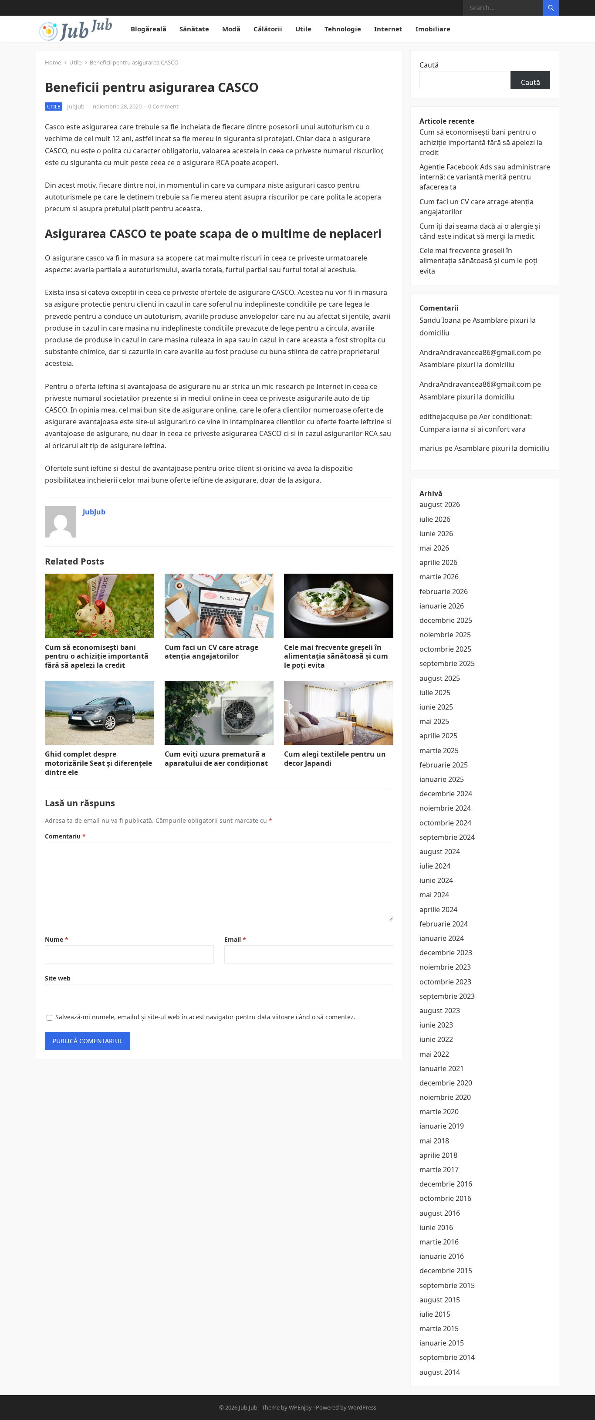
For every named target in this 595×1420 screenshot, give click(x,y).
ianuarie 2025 (441, 779)
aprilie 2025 (438, 735)
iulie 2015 (434, 1314)
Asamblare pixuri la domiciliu (466, 364)
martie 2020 (439, 1111)
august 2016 (439, 1213)
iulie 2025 (434, 692)
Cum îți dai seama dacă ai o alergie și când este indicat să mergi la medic (479, 231)
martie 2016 (439, 1242)
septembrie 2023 (447, 996)
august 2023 (439, 1010)
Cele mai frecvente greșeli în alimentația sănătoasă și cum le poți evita (336, 656)
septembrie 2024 (447, 837)
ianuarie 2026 (441, 606)
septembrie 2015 (447, 1285)
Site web (58, 978)
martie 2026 (439, 577)
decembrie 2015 (445, 1270)
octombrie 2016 (445, 1198)
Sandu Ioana (440, 320)
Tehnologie (343, 28)
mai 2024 (434, 894)
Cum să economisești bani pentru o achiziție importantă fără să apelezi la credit (97, 656)
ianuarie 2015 (441, 1343)
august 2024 (439, 851)
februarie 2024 (443, 924)
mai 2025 (434, 721)
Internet (388, 28)
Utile (303, 28)
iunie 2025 (436, 707)
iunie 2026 (436, 533)
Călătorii (268, 28)
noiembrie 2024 (445, 808)
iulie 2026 (434, 519)
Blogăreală (148, 28)
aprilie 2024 (438, 909)
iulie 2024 (434, 866)
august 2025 (439, 678)
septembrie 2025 (447, 663)
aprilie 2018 (438, 1155)
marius (431, 448)
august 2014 (439, 1372)
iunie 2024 (436, 880)
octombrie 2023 (445, 982)
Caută (429, 65)
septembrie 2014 (447, 1357)
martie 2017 (439, 1169)
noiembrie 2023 (445, 967)
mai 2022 (434, 1054)
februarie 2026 (443, 591)
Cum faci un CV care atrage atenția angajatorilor (211, 651)
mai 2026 (434, 548)
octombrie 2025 (445, 649)
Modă (231, 28)
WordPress (362, 1407)
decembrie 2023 (445, 952)
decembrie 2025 (445, 620)
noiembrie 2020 (445, 1097)
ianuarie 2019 (441, 1126)
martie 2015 (439, 1328)
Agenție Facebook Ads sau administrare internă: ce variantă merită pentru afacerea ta (484, 177)
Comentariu (65, 836)
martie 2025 (439, 750)
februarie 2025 (443, 765)
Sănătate (194, 28)
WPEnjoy (300, 1407)
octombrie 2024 (445, 823)
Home (53, 62)
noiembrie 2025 (445, 634)
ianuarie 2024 (441, 938)
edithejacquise (443, 416)
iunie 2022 (436, 1039)
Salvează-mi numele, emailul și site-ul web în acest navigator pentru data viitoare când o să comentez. (205, 1017)
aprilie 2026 (438, 562)
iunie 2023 (436, 1025)
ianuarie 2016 (441, 1256)
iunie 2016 (436, 1227)
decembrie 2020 (445, 1083)
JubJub (76, 106)
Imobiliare (433, 28)
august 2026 (439, 504)
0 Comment (163, 106)
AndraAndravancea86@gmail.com (475, 352)
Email (235, 939)
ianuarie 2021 (441, 1068)
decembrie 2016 (445, 1184)
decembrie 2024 (445, 793)
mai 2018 (434, 1141)
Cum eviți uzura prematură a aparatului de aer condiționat (216, 758)
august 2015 (439, 1300)
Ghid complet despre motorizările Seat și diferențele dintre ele (98, 763)
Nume (56, 939)
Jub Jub (248, 1407)
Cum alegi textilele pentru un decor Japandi (335, 758)
